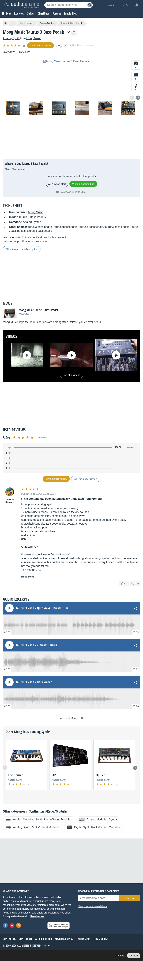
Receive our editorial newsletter (98, 891)
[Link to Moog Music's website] (67, 32)
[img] (12, 45)
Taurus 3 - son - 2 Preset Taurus (36, 645)
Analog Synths (47, 23)
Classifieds (43, 13)
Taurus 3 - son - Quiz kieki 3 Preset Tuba (42, 608)
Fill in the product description (21, 249)
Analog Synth (11, 38)
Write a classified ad (83, 183)
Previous (132, 98)
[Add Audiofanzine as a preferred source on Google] (58, 925)
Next (138, 98)
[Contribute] (59, 45)
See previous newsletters (92, 906)
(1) (23, 45)
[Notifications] (137, 5)
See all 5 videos (71, 374)
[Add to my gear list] (74, 32)
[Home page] (5, 23)
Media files (70, 13)
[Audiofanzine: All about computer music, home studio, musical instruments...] (21, 5)
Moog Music (33, 38)
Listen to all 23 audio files (71, 718)
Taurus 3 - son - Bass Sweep (34, 682)
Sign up (129, 898)
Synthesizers (26, 23)
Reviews (19, 13)
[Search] (89, 5)
